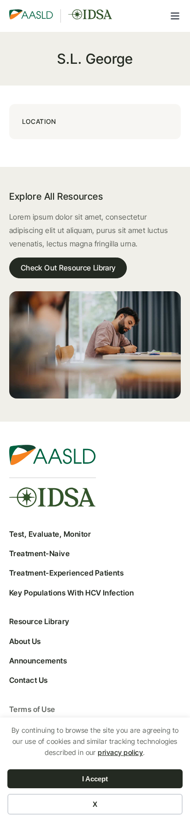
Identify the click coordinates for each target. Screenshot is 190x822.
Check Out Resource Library (68, 267)
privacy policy (120, 752)
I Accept (95, 779)
